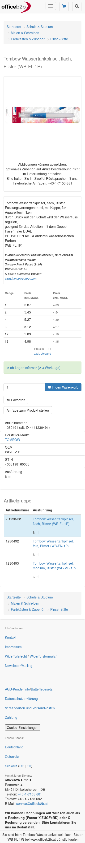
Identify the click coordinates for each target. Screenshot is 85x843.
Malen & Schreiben (25, 32)
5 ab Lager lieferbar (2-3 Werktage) (33, 367)
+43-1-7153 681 (30, 794)
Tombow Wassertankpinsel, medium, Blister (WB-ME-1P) (54, 565)
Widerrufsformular (43, 656)
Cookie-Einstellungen (22, 727)
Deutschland (14, 747)
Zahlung (11, 717)
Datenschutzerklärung (21, 698)
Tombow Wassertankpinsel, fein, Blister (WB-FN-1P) (53, 543)
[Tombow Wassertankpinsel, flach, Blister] (42, 115)
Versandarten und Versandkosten (30, 708)
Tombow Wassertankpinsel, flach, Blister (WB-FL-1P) (53, 521)
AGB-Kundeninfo (17, 689)
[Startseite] (16, 6)
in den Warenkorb (64, 387)
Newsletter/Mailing (18, 665)
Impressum (13, 646)
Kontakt (10, 637)
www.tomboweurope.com (21, 278)
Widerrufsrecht (16, 656)
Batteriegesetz (41, 689)
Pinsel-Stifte (59, 38)
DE (21, 765)
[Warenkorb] (64, 6)
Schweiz (11, 765)
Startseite (14, 26)
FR (29, 765)
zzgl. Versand (42, 353)
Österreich (13, 756)
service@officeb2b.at (32, 803)
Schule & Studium (39, 26)
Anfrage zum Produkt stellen (28, 410)
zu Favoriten (16, 399)
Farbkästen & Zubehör (28, 38)
